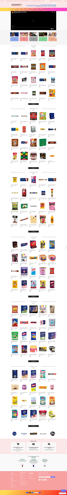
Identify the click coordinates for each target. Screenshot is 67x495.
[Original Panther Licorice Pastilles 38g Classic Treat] (43, 244)
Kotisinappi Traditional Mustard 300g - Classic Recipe (51, 225)
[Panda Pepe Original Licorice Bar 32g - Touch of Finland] (52, 374)
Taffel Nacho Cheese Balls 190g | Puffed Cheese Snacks (14, 290)
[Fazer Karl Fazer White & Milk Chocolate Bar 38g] (52, 129)
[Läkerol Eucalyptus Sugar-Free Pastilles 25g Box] (15, 336)
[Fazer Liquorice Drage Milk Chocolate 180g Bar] (24, 53)
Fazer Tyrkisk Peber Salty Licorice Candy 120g (14, 185)
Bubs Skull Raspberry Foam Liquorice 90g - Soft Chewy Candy (14, 263)
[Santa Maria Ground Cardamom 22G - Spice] (15, 374)
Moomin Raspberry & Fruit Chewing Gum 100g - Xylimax (15, 406)
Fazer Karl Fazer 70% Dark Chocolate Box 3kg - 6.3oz (14, 250)
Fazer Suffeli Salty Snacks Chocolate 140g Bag (51, 328)
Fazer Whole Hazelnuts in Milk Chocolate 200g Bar (14, 135)
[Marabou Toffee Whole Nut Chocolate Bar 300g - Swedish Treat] (43, 387)
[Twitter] (45, 480)
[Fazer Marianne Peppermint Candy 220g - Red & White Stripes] (33, 80)
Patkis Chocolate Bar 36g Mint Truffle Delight (14, 276)
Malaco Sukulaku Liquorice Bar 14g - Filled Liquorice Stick (42, 185)
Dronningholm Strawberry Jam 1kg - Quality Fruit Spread (43, 419)
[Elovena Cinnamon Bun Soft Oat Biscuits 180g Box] (33, 309)
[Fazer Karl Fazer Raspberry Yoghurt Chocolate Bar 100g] (24, 143)
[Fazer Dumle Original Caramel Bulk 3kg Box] (33, 244)
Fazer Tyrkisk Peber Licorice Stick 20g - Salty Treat (33, 198)
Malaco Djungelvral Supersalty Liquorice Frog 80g (42, 290)
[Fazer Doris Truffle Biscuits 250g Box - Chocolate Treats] (43, 322)
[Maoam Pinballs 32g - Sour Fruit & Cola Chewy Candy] (52, 414)
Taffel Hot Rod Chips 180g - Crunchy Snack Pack (52, 276)
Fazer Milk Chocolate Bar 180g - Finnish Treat (14, 59)
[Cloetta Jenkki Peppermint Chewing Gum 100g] (33, 271)
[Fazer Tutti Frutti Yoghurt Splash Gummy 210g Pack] (15, 80)
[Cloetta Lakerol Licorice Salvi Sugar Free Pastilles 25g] (24, 271)
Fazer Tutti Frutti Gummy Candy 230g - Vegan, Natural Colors (42, 72)
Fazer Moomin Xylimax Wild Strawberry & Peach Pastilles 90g (33, 354)
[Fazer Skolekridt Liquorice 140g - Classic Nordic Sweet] (24, 80)
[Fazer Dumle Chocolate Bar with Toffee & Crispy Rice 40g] (24, 66)
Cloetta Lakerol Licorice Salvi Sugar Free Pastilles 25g (24, 276)
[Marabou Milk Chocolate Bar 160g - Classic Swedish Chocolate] (43, 129)
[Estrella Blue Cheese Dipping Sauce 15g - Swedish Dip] (43, 400)
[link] (18, 447)
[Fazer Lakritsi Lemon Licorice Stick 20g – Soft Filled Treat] (15, 193)
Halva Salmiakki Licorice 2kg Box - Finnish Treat (52, 354)
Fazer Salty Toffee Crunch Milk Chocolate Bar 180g (42, 85)
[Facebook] (39, 480)
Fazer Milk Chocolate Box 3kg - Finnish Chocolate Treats (51, 121)
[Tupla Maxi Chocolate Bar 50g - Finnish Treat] (52, 143)
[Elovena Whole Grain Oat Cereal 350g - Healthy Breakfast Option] (24, 414)
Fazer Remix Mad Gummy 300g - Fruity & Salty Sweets (43, 198)
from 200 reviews (33, 457)
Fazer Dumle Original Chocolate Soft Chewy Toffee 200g (43, 59)
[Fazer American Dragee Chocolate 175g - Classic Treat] (33, 180)
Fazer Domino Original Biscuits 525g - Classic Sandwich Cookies (51, 393)
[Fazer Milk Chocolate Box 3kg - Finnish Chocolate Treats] (52, 116)
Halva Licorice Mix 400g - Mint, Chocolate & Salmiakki (14, 211)
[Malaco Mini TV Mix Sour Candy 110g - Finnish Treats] (43, 374)
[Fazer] (14, 34)
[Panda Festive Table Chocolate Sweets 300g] (15, 387)
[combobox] (52, 3)
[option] (33, 20)
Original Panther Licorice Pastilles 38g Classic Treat (42, 250)
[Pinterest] (43, 480)
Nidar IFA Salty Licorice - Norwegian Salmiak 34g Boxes (14, 225)
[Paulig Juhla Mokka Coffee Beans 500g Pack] (24, 193)
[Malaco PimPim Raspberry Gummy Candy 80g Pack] (15, 322)
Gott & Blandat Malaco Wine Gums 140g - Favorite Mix (15, 354)
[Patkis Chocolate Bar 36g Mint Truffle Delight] (15, 271)
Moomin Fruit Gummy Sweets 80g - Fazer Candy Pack (52, 98)
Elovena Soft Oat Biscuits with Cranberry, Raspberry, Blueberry (52, 341)
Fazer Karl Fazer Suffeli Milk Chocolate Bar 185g (52, 185)
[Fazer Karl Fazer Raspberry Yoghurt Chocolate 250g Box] (24, 244)
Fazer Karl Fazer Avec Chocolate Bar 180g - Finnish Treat (24, 185)
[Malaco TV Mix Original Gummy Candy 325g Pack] (24, 258)
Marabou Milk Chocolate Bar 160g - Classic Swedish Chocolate (43, 135)
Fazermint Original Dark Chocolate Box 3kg (32, 135)
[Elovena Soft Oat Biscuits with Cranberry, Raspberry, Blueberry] (52, 336)
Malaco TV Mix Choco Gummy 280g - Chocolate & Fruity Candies (33, 148)
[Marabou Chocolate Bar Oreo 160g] (24, 400)
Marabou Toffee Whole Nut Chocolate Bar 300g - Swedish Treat (42, 393)
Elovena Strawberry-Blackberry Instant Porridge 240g (33, 379)
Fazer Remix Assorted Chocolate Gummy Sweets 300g (33, 72)
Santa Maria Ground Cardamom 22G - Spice (14, 379)
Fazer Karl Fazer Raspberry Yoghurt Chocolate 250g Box (24, 250)
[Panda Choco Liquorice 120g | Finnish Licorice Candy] (52, 309)
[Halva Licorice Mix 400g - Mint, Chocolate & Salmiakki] (15, 206)
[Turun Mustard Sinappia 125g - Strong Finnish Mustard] (52, 193)
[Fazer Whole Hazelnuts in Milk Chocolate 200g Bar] (15, 129)
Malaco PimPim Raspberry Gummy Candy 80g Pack (14, 328)
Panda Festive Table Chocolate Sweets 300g (14, 393)
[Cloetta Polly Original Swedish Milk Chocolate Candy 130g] (52, 244)
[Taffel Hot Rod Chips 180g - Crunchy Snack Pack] (52, 271)
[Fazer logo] (14, 433)
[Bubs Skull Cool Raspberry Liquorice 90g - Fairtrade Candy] (52, 206)
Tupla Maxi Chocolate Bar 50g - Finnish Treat (51, 148)
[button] (11, 20)
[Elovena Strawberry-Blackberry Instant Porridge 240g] (33, 374)
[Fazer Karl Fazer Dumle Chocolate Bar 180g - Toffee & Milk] (52, 66)
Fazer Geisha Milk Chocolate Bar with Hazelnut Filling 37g (24, 98)
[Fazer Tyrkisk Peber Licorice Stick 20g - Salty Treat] (33, 193)
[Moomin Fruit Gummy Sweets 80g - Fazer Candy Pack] (52, 93)
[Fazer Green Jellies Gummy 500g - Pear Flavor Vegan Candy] (43, 143)
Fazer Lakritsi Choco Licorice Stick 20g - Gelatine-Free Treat (24, 121)
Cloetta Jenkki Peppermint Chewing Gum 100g (32, 276)
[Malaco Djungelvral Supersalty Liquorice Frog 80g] (43, 284)
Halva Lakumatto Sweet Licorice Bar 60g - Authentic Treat (33, 328)
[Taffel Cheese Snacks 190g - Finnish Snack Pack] (43, 206)
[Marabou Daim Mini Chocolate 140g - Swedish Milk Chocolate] (24, 129)
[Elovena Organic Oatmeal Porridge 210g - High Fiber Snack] (43, 336)
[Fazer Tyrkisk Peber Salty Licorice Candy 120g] (15, 180)
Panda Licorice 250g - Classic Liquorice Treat (32, 121)
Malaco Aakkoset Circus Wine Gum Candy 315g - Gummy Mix (23, 161)
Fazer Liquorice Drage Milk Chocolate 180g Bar (24, 59)
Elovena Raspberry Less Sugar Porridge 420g (23, 290)
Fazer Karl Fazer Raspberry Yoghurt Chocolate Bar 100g (24, 148)
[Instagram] (41, 480)
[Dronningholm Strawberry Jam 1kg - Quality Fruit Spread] (43, 414)
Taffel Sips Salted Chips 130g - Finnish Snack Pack (15, 315)
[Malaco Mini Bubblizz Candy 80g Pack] (33, 284)
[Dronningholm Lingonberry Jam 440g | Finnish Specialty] (33, 156)
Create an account (53, 6)
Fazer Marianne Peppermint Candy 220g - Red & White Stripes (33, 85)
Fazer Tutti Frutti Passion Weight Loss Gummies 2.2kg (52, 263)
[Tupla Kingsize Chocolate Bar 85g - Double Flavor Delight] (15, 93)
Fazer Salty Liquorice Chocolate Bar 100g (14, 72)
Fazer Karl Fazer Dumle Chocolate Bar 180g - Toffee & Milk (52, 72)
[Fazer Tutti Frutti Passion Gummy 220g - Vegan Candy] (33, 53)
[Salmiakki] (33, 34)
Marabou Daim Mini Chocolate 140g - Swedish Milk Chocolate (23, 135)
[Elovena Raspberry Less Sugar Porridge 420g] (24, 284)
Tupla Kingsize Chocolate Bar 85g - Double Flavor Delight (15, 98)
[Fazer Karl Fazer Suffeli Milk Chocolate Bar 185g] (52, 180)
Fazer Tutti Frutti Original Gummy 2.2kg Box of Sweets (43, 263)
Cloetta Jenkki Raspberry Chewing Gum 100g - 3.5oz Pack (52, 290)
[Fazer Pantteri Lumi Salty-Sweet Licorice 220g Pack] (52, 80)
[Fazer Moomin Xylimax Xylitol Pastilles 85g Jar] (24, 387)
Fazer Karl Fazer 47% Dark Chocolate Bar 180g (42, 98)
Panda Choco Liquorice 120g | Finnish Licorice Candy (52, 315)
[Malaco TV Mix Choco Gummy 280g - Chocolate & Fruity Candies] (33, 143)
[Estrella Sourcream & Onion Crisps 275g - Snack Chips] (33, 336)
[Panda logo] (52, 433)
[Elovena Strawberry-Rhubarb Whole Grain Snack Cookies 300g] (33, 414)
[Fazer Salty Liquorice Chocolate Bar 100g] (15, 66)
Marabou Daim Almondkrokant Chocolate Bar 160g (52, 161)
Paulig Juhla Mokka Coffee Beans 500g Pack (23, 198)
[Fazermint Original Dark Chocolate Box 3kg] (33, 129)
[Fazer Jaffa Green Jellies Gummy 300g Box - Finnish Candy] (24, 206)
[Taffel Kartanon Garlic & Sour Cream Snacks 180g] (33, 400)
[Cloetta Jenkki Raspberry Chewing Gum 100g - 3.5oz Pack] (52, 284)
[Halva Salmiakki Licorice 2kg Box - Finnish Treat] (52, 349)
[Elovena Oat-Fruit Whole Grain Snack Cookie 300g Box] (24, 309)
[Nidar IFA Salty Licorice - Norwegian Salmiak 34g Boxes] (15, 219)
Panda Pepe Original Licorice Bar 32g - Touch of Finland (52, 379)
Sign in (49, 6)
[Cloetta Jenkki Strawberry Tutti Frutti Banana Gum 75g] (33, 387)
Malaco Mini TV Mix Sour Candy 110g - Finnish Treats (42, 379)
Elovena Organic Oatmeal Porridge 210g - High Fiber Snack (42, 341)
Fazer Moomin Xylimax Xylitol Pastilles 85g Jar (24, 393)
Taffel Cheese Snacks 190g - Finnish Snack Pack (43, 211)
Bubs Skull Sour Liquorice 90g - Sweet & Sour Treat (42, 225)
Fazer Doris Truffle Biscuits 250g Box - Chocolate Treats (43, 328)
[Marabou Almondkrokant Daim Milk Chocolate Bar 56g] (24, 219)
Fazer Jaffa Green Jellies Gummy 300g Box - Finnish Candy (24, 211)
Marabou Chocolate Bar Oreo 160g (23, 406)
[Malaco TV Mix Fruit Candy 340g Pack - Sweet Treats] (43, 116)
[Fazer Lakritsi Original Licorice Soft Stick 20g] (33, 206)
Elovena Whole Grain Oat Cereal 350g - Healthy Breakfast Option (23, 419)
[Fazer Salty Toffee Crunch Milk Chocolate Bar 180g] (43, 80)
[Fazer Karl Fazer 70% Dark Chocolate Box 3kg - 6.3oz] (15, 244)
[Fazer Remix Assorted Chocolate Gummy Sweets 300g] (33, 66)
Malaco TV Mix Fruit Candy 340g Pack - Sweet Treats (42, 121)
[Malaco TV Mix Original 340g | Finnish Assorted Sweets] (43, 309)
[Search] (53, 3)
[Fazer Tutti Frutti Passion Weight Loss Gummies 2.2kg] (52, 258)
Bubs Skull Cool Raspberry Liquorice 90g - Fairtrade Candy (51, 211)
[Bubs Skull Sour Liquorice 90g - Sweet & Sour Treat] (43, 219)
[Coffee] (43, 34)
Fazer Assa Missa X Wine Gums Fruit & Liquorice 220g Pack (33, 98)
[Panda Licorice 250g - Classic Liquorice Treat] (33, 116)
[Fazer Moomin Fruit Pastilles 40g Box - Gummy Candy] (15, 156)
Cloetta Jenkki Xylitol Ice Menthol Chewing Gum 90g (24, 341)
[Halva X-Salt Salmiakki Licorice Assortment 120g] (43, 156)
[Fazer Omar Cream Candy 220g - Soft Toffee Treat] (33, 219)
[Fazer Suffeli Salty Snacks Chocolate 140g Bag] (52, 322)
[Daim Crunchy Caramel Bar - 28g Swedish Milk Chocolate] (24, 322)
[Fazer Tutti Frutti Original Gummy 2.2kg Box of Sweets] (43, 258)
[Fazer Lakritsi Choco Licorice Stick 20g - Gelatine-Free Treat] (24, 116)
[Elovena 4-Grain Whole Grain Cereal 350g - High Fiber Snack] (24, 374)
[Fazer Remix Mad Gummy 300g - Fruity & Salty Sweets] (43, 193)
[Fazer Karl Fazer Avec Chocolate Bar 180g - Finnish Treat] (24, 180)
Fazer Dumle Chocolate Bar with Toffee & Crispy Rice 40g (24, 72)
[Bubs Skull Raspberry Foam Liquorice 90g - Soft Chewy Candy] (15, 258)
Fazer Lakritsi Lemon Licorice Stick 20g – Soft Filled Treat (15, 198)
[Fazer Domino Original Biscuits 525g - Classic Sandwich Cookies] (52, 387)
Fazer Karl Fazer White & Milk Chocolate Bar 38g (51, 135)
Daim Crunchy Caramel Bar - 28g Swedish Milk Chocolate (24, 328)
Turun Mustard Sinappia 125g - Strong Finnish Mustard (52, 198)
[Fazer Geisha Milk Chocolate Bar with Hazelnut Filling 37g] (24, 93)
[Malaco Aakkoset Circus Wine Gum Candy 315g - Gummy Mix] (24, 156)
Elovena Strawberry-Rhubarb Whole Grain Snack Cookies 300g (33, 419)
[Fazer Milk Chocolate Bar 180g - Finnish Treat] (15, 53)
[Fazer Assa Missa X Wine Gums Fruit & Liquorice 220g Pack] (33, 93)
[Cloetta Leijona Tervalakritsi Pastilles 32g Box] (43, 349)
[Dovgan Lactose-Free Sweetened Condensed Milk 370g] (43, 271)
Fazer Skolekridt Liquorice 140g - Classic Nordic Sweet (24, 85)
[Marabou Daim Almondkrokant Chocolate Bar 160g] (52, 156)
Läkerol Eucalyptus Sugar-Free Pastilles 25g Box (14, 341)
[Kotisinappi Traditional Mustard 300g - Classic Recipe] (52, 219)
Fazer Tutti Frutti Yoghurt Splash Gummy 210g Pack (14, 85)
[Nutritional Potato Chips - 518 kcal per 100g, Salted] (15, 414)
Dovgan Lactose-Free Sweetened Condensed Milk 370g (42, 276)
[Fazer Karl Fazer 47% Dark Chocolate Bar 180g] (43, 93)
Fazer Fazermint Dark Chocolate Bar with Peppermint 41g (14, 121)
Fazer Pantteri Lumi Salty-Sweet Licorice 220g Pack (51, 85)
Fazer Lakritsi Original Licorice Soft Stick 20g (32, 211)
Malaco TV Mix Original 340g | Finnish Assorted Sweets (43, 315)
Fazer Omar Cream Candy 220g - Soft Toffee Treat (33, 225)
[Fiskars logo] (33, 433)
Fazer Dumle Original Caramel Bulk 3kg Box (32, 250)
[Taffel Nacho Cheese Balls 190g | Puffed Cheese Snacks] (15, 284)
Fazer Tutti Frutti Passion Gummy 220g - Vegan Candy (33, 59)
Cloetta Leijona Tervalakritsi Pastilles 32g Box (42, 354)
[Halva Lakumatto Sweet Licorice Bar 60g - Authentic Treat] (33, 322)
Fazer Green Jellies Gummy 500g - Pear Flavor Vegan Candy (42, 148)
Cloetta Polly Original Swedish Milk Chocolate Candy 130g (51, 250)
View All (33, 47)
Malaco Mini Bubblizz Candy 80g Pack (33, 290)
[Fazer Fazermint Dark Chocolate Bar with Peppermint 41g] (15, 116)
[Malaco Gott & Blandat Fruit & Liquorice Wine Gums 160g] (24, 349)
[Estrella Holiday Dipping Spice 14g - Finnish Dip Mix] (52, 400)
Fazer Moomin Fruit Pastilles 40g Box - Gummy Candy (14, 161)
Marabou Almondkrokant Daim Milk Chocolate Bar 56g (24, 225)
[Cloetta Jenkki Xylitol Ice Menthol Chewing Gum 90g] (24, 336)
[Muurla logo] (43, 433)
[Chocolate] (24, 34)
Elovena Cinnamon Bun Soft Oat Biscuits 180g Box (33, 315)
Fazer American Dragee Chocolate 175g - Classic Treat (32, 185)
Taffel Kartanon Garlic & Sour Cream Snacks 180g (33, 406)
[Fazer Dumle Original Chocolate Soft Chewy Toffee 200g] (43, 53)
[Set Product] (52, 34)
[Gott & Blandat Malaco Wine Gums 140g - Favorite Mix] (15, 349)
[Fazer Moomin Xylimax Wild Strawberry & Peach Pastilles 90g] (33, 349)
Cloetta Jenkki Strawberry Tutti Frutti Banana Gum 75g (33, 393)
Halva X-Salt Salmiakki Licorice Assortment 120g (42, 161)
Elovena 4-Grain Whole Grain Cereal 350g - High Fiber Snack (24, 379)
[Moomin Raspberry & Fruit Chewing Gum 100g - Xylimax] (15, 400)
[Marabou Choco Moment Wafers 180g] (33, 258)
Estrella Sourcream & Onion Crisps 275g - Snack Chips (33, 341)
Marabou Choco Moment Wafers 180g (32, 263)
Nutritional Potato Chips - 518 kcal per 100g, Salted (15, 419)
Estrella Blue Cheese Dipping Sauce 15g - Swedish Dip (43, 406)
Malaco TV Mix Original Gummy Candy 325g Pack (23, 263)
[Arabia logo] (24, 433)
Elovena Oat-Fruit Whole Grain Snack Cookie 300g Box (23, 315)
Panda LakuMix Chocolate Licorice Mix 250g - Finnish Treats (14, 148)
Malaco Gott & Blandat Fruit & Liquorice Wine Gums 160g (24, 354)
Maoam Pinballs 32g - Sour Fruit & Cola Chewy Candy (51, 419)
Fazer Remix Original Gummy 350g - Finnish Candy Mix (52, 59)
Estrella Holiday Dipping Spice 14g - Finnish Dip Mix (52, 406)
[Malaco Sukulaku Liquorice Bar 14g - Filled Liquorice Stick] (43, 180)
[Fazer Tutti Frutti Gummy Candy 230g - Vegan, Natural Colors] (43, 66)
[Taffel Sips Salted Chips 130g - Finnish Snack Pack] (15, 309)
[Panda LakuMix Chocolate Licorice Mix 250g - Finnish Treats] (15, 143)
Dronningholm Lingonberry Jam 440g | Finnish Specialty (33, 161)
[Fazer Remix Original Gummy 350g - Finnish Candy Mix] (52, 53)
